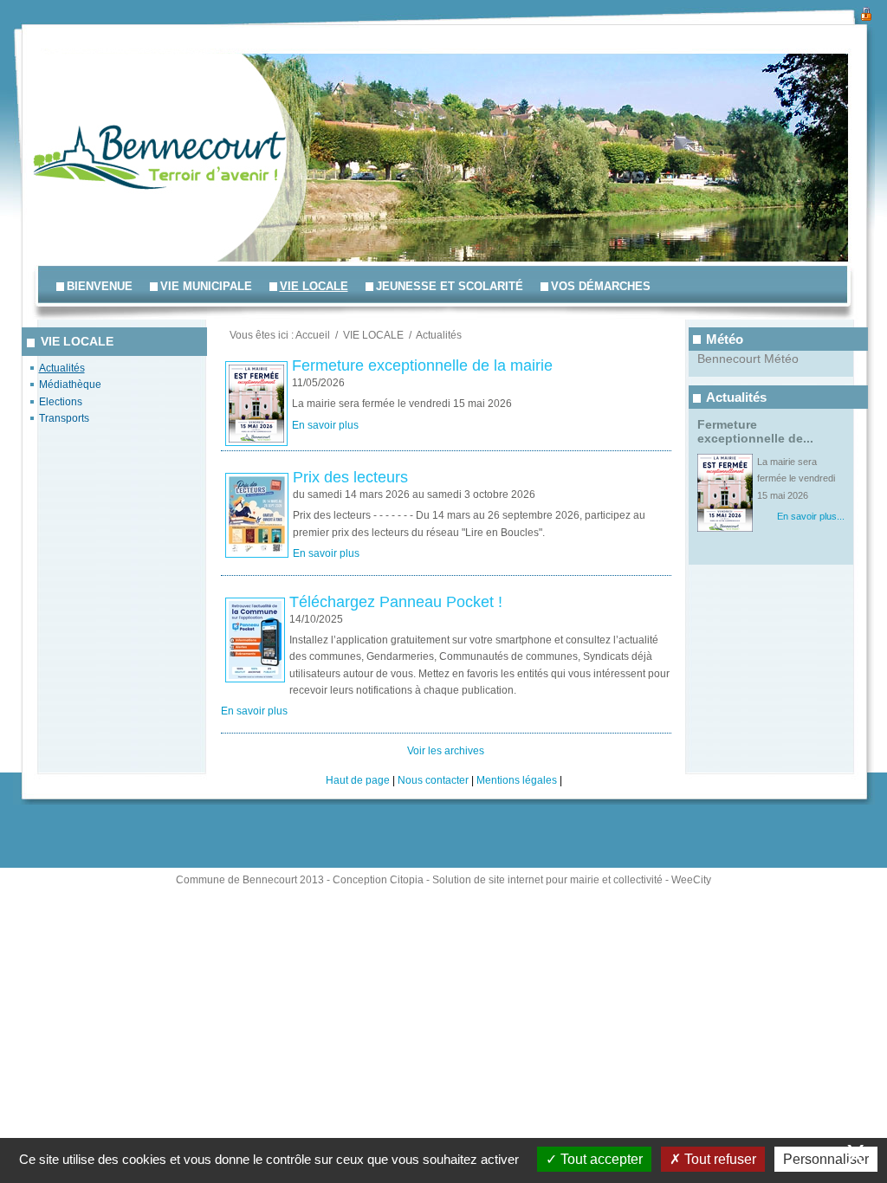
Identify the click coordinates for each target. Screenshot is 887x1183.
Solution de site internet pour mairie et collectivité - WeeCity (571, 880)
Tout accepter (600, 1159)
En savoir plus (325, 425)
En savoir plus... (811, 516)
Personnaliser (826, 1159)
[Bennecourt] (86, 95)
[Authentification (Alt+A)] (866, 12)
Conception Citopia (378, 880)
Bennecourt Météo (748, 358)
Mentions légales (516, 780)
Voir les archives (445, 751)
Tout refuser (718, 1159)
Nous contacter (433, 780)
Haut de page (358, 780)
